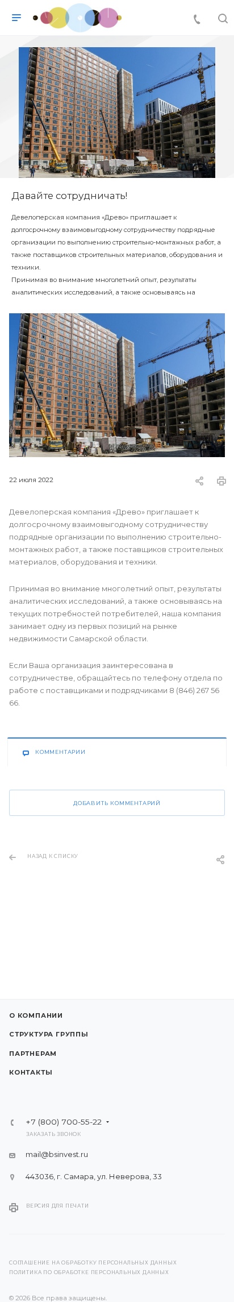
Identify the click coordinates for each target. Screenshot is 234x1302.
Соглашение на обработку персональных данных (93, 1263)
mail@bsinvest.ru (57, 1154)
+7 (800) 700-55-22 (64, 1122)
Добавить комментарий (117, 803)
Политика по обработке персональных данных (89, 1272)
